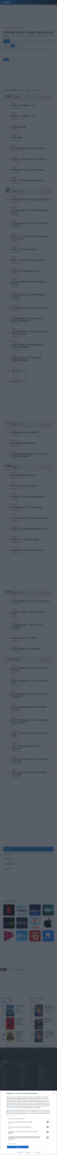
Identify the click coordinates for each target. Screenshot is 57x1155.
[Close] (54, 1093)
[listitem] (28, 1118)
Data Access (28, 1152)
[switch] (47, 1122)
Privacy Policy (37, 1152)
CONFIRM (18, 1147)
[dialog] (28, 1123)
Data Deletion (20, 1152)
